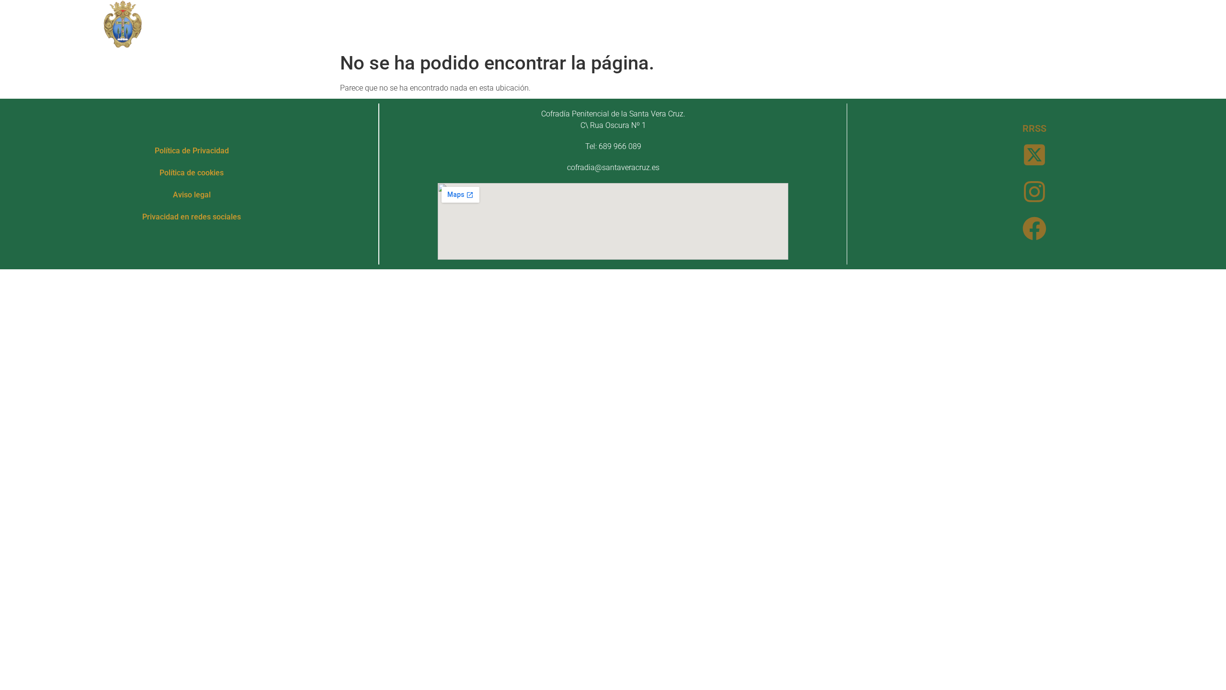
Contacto (794, 23)
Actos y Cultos (660, 23)
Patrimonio (575, 23)
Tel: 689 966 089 (613, 146)
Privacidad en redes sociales (191, 216)
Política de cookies (191, 172)
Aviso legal (192, 194)
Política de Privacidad (192, 150)
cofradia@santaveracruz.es (613, 167)
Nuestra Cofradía (486, 23)
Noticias (740, 23)
